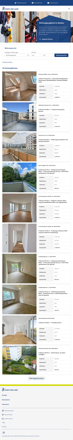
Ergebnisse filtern (7, 62)
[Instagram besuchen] (4, 432)
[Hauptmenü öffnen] (69, 8)
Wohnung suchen (61, 55)
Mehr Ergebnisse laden (36, 378)
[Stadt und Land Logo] (10, 8)
